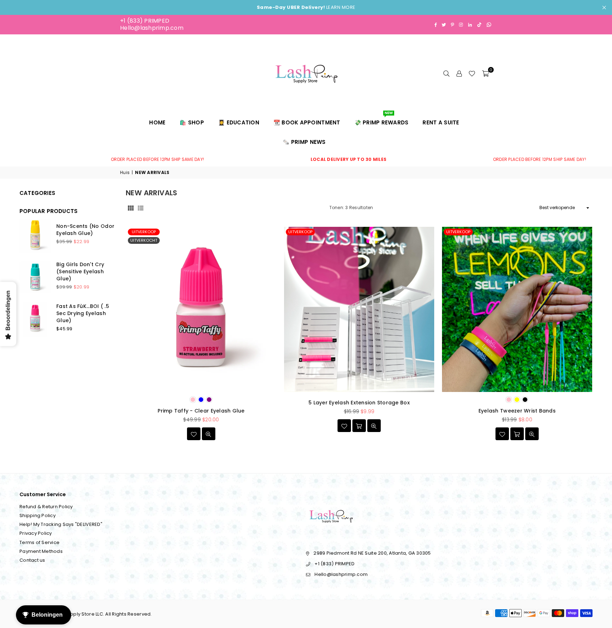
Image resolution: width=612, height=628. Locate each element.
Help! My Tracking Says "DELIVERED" (60, 524)
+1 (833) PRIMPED (144, 21)
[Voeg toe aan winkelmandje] (359, 425)
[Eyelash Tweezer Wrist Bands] (517, 309)
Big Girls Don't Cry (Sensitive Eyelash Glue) (80, 271)
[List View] (141, 207)
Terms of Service (39, 542)
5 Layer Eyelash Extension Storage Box (359, 402)
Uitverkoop (144, 232)
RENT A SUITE (441, 122)
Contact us (32, 560)
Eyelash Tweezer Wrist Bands (517, 410)
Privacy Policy (35, 533)
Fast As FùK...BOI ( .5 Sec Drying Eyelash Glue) (82, 313)
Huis (125, 172)
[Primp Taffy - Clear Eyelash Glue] (201, 309)
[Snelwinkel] (517, 433)
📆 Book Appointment (306, 122)
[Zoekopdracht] (446, 73)
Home (157, 122)
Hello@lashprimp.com (151, 28)
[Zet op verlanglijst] (193, 433)
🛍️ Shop (192, 122)
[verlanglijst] (471, 73)
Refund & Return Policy (46, 506)
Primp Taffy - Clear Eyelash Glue (201, 410)
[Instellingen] (459, 73)
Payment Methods (41, 551)
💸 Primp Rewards (382, 119)
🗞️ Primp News (304, 142)
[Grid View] (131, 207)
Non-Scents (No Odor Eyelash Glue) (85, 230)
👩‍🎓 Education (238, 122)
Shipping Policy (37, 515)
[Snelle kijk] (208, 433)
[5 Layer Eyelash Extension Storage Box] (359, 309)
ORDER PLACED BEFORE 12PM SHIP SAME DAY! (124, 159)
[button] (485, 73)
